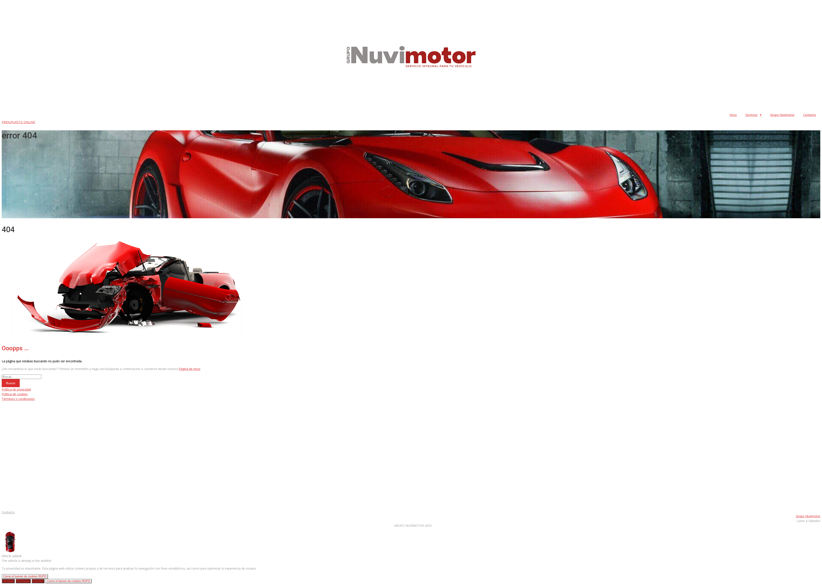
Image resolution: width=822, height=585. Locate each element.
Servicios (751, 115)
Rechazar (23, 581)
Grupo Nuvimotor (782, 115)
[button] (18, 122)
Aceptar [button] (8, 581)
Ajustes (38, 581)
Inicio (733, 115)
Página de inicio (189, 369)
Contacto (809, 115)
